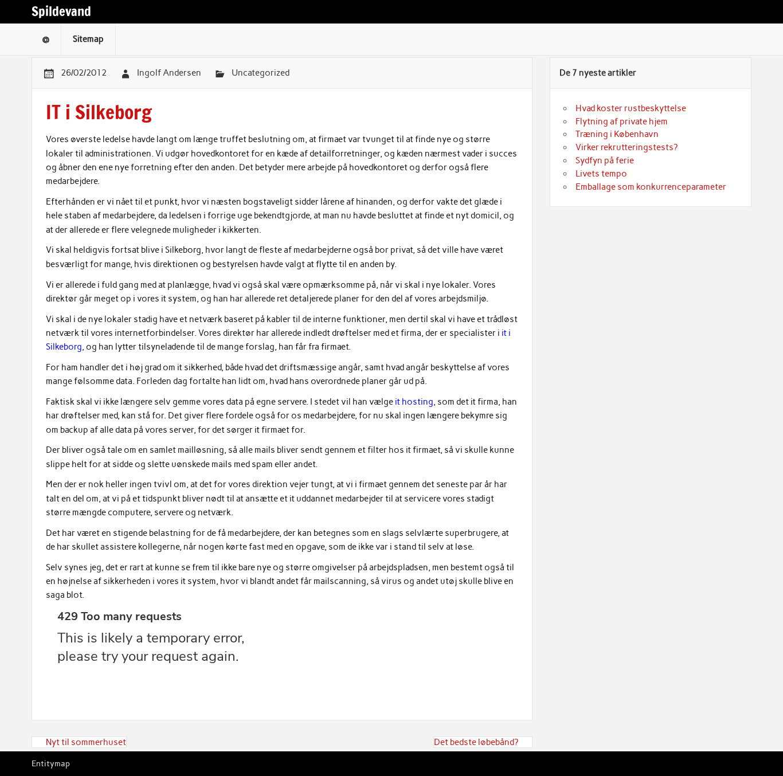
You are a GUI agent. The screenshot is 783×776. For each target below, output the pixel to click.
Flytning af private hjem (621, 121)
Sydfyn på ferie (604, 160)
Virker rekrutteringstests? (626, 147)
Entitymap (51, 763)
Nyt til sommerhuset (86, 742)
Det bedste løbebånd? (476, 742)
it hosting (414, 402)
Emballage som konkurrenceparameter (650, 187)
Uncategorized (260, 73)
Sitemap (88, 39)
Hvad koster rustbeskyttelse (630, 108)
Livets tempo (601, 173)
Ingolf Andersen (169, 73)
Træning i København (617, 134)
